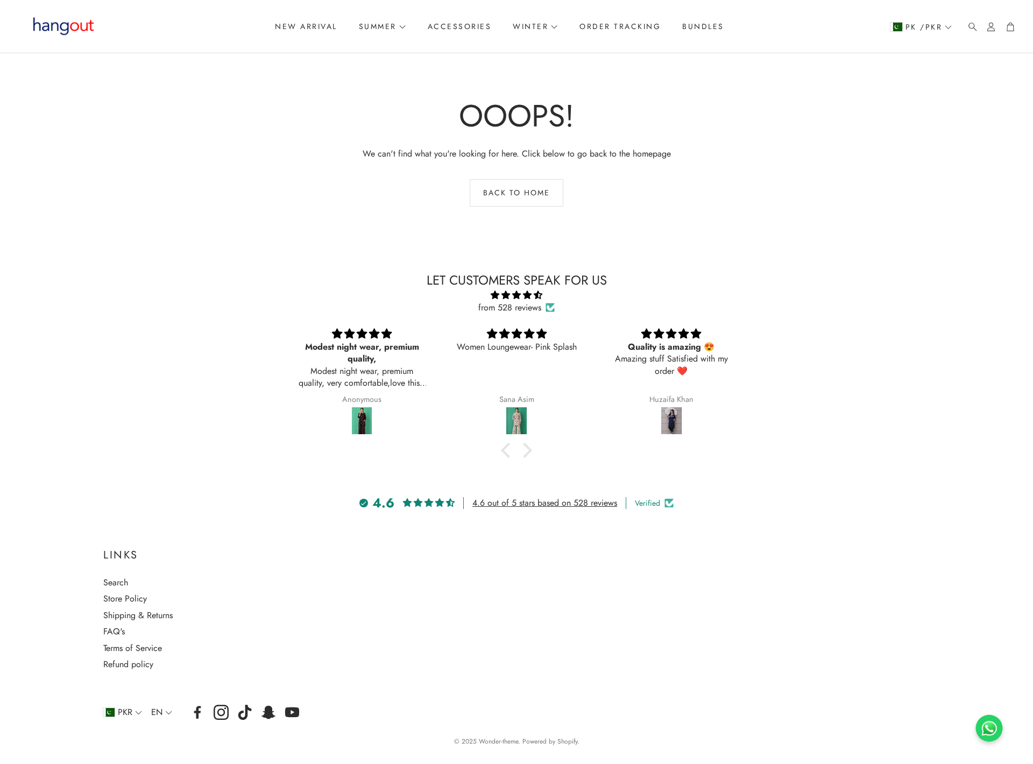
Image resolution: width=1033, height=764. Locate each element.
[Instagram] (221, 712)
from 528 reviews (509, 308)
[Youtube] (292, 712)
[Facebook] (197, 712)
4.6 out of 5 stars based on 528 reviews (544, 503)
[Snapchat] (268, 712)
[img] (516, 295)
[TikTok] (244, 712)
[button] (969, 26)
